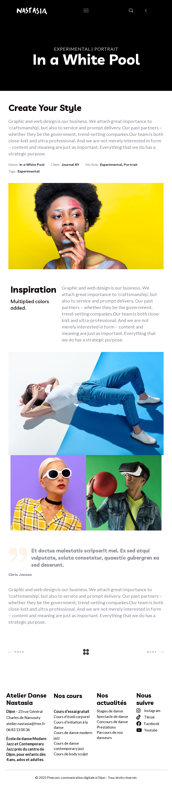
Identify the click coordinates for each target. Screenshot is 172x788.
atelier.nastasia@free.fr (25, 723)
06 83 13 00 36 (18, 729)
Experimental (111, 164)
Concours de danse (112, 721)
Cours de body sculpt (71, 754)
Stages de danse (110, 711)
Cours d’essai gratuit (71, 711)
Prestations (106, 727)
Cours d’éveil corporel (72, 716)
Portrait (131, 164)
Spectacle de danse (112, 716)
